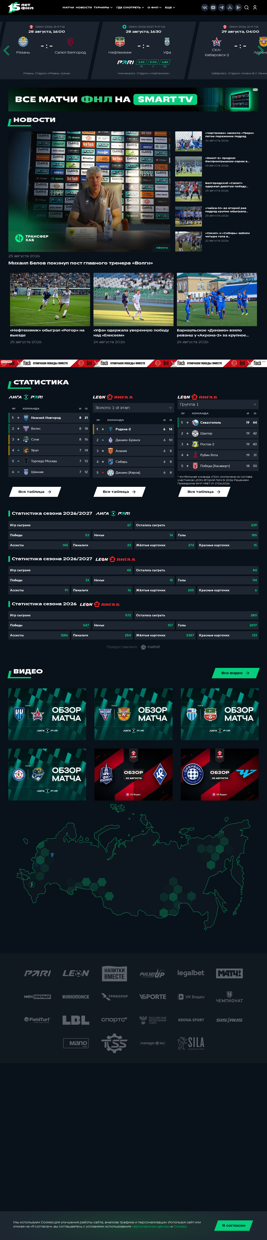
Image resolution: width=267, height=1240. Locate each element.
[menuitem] (130, 7)
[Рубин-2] (75, 864)
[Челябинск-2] (89, 883)
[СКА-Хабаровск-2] (207, 907)
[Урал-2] (92, 875)
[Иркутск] (128, 903)
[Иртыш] (103, 891)
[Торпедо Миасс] (85, 883)
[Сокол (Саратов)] (56, 878)
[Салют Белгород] (37, 869)
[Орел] (41, 864)
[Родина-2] (52, 855)
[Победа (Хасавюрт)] (35, 900)
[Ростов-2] (35, 880)
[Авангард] (39, 874)
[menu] (146, 7)
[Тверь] (50, 850)
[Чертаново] (48, 863)
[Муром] (63, 858)
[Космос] (49, 855)
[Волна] (71, 858)
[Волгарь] (51, 882)
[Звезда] (49, 841)
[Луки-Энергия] (45, 847)
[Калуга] (51, 868)
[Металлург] (47, 875)
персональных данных (151, 1227)
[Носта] (63, 888)
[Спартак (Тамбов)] (54, 874)
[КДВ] (115, 888)
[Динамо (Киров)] (78, 850)
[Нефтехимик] (79, 864)
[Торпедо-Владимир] (59, 857)
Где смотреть (128, 7)
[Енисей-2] (131, 891)
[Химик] (67, 857)
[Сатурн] (53, 864)
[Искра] (38, 858)
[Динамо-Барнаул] (115, 900)
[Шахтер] (29, 876)
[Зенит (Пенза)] (59, 874)
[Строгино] (45, 859)
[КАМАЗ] (83, 863)
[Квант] (47, 868)
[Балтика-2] (27, 843)
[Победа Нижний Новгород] (73, 854)
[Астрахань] (47, 884)
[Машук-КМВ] (31, 888)
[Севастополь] (20, 878)
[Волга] (69, 871)
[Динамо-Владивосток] (209, 923)
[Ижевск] (85, 858)
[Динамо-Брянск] (36, 864)
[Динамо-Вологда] (66, 846)
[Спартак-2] (50, 859)
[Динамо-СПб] (56, 841)
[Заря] (33, 875)
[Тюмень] (97, 880)
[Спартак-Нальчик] (38, 892)
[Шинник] (61, 853)
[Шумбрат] (62, 866)
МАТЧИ (68, 7)
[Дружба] (32, 884)
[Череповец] (62, 847)
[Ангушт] (32, 895)
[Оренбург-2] (67, 889)
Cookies (180, 1227)
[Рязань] (57, 870)
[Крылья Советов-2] (66, 881)
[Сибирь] (117, 892)
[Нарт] (34, 888)
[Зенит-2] (52, 841)
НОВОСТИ (84, 7)
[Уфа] (85, 871)
